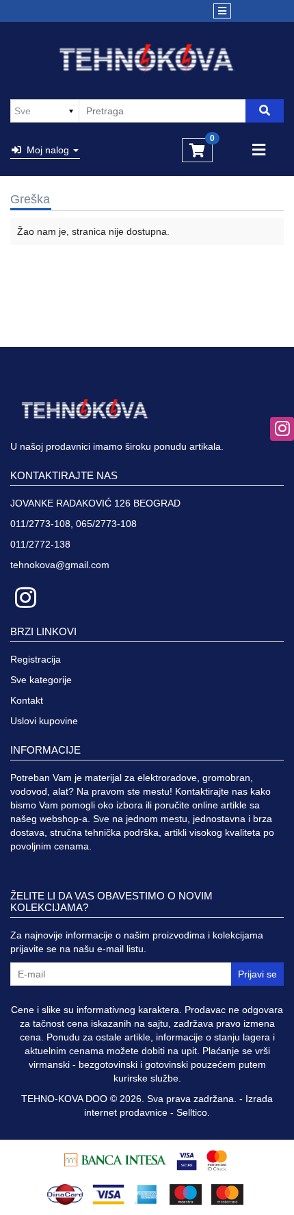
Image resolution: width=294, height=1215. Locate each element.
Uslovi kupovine (44, 720)
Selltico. (193, 1112)
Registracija (35, 659)
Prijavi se (257, 974)
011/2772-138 (40, 544)
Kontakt (26, 700)
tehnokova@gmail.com (59, 564)
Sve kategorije (41, 679)
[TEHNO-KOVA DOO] (147, 59)
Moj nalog (46, 149)
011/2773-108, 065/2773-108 (73, 523)
